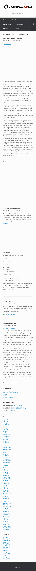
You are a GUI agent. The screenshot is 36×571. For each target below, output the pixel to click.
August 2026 (6, 420)
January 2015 (6, 501)
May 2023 (5, 454)
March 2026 (6, 425)
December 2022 (7, 460)
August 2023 (6, 452)
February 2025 (6, 434)
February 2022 (6, 477)
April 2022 (5, 474)
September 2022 (7, 465)
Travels (4, 555)
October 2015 (6, 492)
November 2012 (7, 529)
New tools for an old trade (12, 38)
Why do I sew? (6, 394)
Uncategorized (6, 557)
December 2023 (7, 447)
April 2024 (5, 441)
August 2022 (6, 467)
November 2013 (7, 513)
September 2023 (7, 451)
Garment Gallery (7, 24)
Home (4, 20)
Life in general (6, 547)
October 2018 (6, 483)
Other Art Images (16, 20)
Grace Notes (6, 542)
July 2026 (5, 421)
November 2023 (7, 449)
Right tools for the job (11, 323)
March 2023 (6, 456)
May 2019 (5, 482)
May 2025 (5, 431)
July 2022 (5, 469)
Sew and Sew (6, 553)
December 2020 (7, 478)
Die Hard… (5, 396)
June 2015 (5, 495)
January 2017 (6, 485)
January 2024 (6, 446)
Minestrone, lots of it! (17, 405)
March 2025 (6, 433)
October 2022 (6, 464)
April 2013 (5, 523)
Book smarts (6, 537)
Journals (16, 28)
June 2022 (5, 470)
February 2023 (6, 457)
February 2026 (6, 426)
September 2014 (7, 506)
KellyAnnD (18, 40)
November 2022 (7, 462)
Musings (5, 548)
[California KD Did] (18, 7)
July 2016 (5, 488)
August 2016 (6, 487)
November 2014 (7, 503)
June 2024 (5, 438)
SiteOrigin (17, 567)
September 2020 (7, 480)
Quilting (5, 552)
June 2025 (5, 429)
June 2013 (5, 519)
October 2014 (6, 505)
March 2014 (6, 511)
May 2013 (5, 521)
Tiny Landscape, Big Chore (9, 391)
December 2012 (7, 527)
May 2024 (5, 439)
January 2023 (6, 459)
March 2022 (6, 475)
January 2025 (6, 436)
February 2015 (6, 500)
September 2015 (7, 493)
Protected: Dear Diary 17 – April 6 (20, 407)
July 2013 (5, 518)
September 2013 (7, 514)
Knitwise (5, 545)
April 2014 (5, 510)
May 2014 (5, 508)
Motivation (9, 412)
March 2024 (6, 442)
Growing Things (6, 544)
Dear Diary (5, 539)
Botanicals (5, 28)
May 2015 (5, 496)
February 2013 (6, 526)
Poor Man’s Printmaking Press (10, 392)
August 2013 (6, 516)
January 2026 (6, 428)
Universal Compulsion (8, 397)
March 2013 (6, 524)
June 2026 (5, 423)
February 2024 (6, 444)
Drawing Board (6, 540)
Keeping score (8, 301)
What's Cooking (6, 558)
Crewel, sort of (13, 410)
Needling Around (7, 550)
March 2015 (6, 498)
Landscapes (20, 24)
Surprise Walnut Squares (12, 208)
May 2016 (5, 490)
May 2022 (5, 472)
